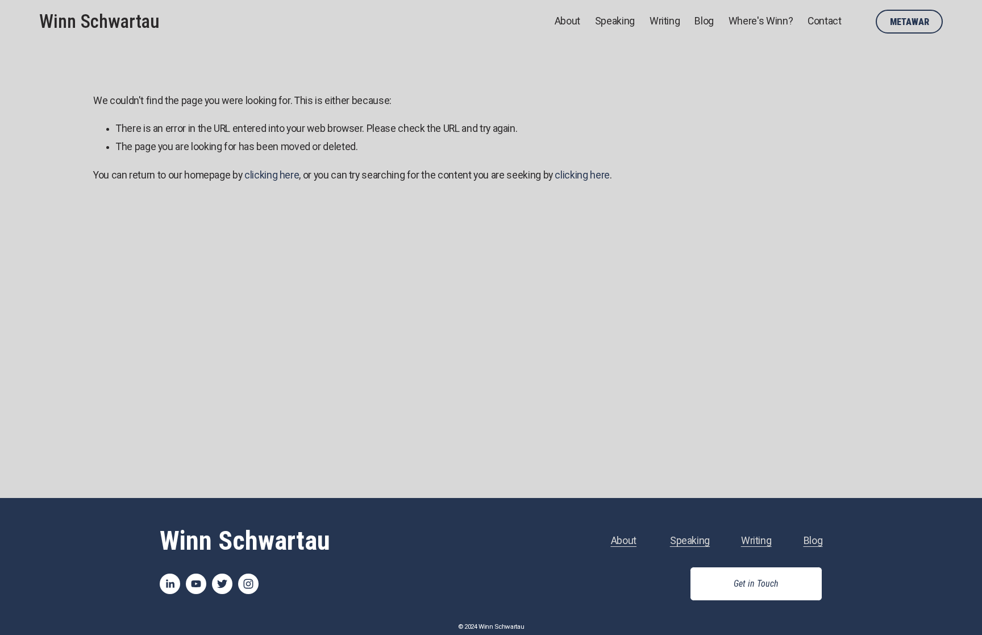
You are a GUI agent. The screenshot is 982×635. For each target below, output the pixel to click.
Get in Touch (756, 583)
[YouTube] (196, 584)
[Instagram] (248, 584)
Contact (825, 21)
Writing (665, 21)
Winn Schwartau (99, 21)
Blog (704, 21)
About (567, 21)
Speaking (615, 21)
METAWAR (909, 21)
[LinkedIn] (170, 584)
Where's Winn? (761, 21)
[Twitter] (222, 584)
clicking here (271, 175)
